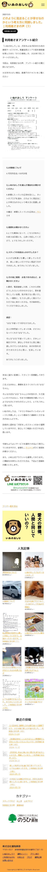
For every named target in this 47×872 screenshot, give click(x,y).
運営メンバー (22, 854)
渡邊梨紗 (20, 805)
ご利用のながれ (9, 857)
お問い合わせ (8, 860)
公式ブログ (28, 801)
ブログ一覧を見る (10, 506)
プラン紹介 (34, 854)
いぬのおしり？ (9, 854)
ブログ (29, 857)
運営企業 (38, 857)
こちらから (28, 447)
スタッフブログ (9, 801)
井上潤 (19, 801)
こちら (38, 212)
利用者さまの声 (10, 31)
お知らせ (20, 857)
